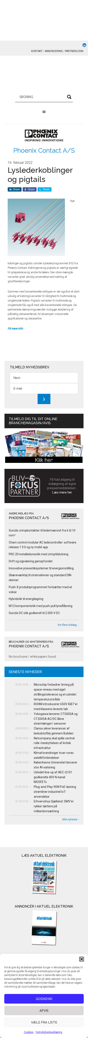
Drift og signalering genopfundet (31, 561)
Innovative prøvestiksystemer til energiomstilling (41, 568)
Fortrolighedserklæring (49, 1032)
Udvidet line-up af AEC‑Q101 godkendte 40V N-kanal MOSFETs (53, 777)
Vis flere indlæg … (68, 624)
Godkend (44, 999)
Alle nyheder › (70, 819)
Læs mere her (62, 492)
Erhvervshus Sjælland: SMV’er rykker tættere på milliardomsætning (54, 806)
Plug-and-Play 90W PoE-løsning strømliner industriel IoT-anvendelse (55, 791)
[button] (81, 959)
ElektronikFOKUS (44, 74)
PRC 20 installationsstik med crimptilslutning (38, 554)
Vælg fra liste (44, 1022)
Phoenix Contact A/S (44, 150)
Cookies (29, 1032)
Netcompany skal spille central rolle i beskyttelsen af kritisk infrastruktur (54, 743)
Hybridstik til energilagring (26, 599)
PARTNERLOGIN (74, 51)
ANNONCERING (54, 51)
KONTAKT (37, 51)
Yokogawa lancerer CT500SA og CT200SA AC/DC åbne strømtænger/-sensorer (56, 718)
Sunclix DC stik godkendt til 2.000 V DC (34, 613)
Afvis (44, 1011)
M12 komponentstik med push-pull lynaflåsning (40, 606)
